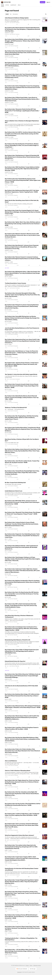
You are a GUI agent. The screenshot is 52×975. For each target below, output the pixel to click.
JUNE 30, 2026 (8, 679)
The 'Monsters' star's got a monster (13, 484)
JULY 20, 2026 (8, 432)
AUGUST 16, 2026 (9, 91)
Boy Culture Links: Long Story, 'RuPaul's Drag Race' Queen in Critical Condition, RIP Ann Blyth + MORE (21, 728)
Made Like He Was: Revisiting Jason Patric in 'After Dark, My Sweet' (22, 201)
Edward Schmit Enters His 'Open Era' (15, 661)
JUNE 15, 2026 (8, 885)
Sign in (48, 2)
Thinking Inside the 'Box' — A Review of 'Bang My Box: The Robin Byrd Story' (21, 939)
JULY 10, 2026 (8, 550)
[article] (26, 21)
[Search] (45, 14)
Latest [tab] (7, 14)
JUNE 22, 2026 (8, 797)
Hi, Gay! (7, 687)
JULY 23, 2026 (8, 401)
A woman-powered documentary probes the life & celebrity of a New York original (22, 942)
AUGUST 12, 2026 (9, 137)
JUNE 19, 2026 (8, 828)
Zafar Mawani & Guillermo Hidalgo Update (17, 18)
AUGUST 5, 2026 (9, 215)
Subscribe (42, 2)
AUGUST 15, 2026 (9, 102)
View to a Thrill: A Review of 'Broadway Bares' (17, 770)
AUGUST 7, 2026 (9, 183)
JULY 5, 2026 (8, 609)
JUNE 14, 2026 (8, 896)
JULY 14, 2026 (8, 505)
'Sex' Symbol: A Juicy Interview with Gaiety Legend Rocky (21, 374)
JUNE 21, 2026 (8, 807)
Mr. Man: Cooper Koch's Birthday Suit (15, 482)
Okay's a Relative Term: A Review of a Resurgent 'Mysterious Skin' (22, 121)
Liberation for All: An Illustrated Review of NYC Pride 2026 (21, 685)
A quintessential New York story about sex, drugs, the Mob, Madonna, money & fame (21, 376)
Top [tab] (10, 14)
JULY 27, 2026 (8, 344)
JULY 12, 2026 (8, 527)
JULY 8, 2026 (8, 574)
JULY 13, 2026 (8, 515)
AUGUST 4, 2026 (9, 227)
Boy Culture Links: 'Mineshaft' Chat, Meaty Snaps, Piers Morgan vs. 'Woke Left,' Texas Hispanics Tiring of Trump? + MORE (22, 513)
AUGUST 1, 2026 (9, 262)
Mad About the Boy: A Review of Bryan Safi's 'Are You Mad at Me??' (22, 440)
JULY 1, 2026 (8, 654)
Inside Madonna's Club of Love (13, 491)
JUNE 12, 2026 (8, 920)
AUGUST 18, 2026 (9, 67)
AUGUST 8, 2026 (9, 172)
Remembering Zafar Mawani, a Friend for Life (17, 640)
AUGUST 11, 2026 (9, 148)
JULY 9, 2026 (8, 562)
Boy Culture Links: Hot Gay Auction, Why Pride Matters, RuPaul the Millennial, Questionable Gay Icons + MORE (22, 804)
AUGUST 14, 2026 (9, 114)
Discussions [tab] (15, 14)
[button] (2, 4)
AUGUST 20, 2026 (9, 44)
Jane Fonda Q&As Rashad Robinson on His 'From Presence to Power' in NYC (22, 328)
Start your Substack (22, 968)
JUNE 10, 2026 (8, 954)
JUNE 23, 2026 (8, 785)
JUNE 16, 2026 (8, 861)
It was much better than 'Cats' (12, 442)
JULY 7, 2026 (8, 585)
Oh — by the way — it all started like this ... (15, 409)
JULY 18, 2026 (8, 454)
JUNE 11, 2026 (8, 931)
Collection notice (37, 965)
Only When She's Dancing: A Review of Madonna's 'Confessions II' (19, 616)
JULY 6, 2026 (8, 597)
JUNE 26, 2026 (8, 731)
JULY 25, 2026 (8, 356)
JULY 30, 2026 (8, 298)
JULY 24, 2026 (8, 389)
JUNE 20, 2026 (8, 817)
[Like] (6, 24)
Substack (19, 972)
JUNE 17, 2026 (8, 850)
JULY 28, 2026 (8, 321)
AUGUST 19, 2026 (9, 56)
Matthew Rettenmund (14, 22)
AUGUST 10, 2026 (9, 160)
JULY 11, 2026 (8, 539)
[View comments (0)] (17, 24)
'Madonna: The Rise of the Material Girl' (16, 407)
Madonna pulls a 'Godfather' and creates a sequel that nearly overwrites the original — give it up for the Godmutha (22, 619)
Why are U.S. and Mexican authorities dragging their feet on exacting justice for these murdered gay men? (22, 20)
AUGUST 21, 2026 (9, 32)
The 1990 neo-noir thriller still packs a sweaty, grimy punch (18, 203)
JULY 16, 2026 (8, 476)
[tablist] (12, 14)
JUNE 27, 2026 (8, 709)
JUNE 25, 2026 (8, 742)
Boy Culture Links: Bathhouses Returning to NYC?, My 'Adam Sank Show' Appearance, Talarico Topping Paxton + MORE (22, 191)
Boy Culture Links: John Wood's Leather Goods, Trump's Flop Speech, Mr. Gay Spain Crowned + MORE (22, 461)
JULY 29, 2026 (8, 309)
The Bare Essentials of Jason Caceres (15, 283)
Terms (31, 965)
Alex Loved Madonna (11, 760)
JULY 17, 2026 (8, 464)
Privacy (27, 965)
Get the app (32, 968)
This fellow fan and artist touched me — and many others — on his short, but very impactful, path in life (22, 763)
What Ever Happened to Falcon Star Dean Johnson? (19, 835)
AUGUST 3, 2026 (9, 238)
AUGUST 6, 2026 (9, 193)
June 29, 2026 (8, 699)
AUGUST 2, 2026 (9, 250)
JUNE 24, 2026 (8, 754)
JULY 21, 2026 (8, 421)
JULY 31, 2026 (8, 276)
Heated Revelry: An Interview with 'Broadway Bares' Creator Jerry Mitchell (21, 869)
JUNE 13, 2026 (8, 908)
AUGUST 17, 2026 (9, 79)
